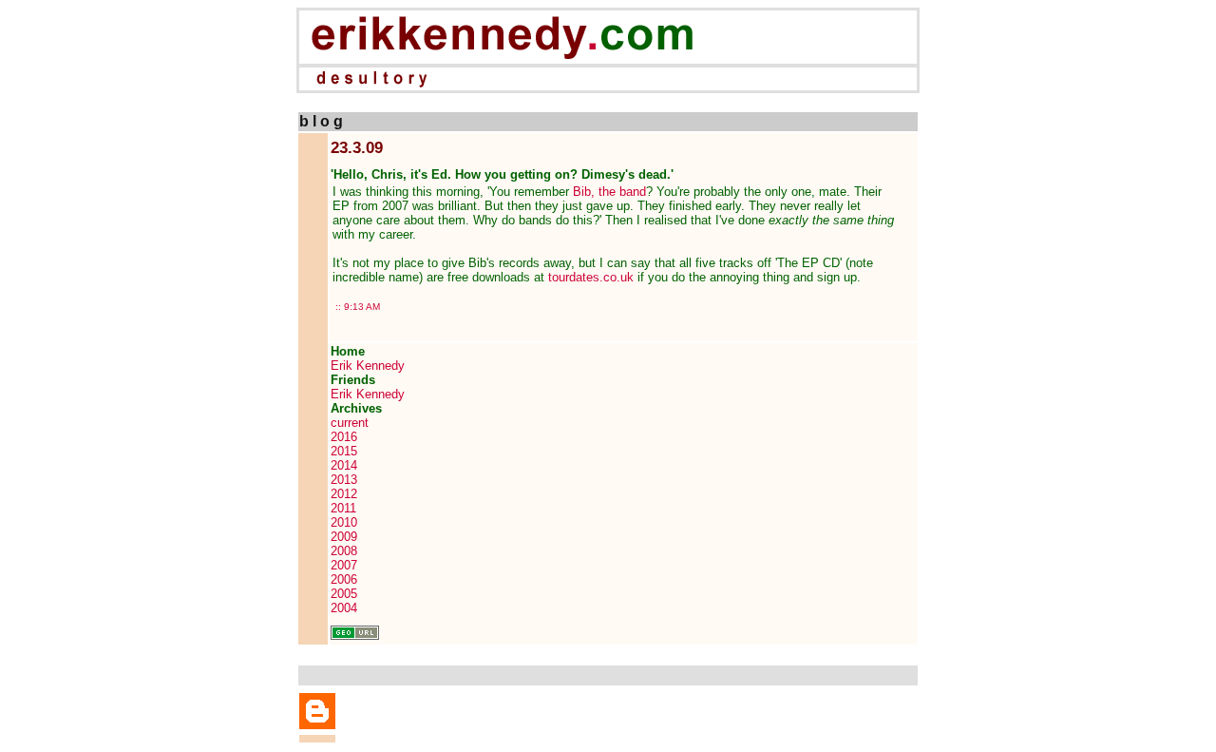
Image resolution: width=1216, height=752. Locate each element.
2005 (344, 594)
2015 (344, 451)
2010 (344, 522)
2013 (344, 479)
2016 (344, 437)
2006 (344, 579)
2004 (344, 608)
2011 (343, 508)
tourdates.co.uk (591, 277)
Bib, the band (609, 191)
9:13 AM (362, 306)
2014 (344, 465)
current (350, 422)
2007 (344, 565)
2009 (344, 537)
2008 (344, 551)
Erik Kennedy (368, 365)
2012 (344, 494)
